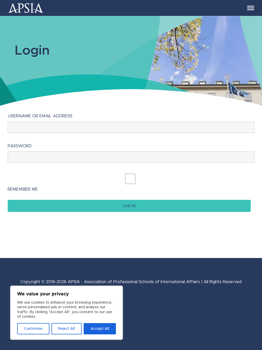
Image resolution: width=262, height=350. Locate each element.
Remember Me (23, 189)
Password (20, 146)
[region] (66, 313)
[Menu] (251, 8)
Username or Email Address (40, 116)
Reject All (66, 329)
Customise (33, 329)
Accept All (100, 329)
